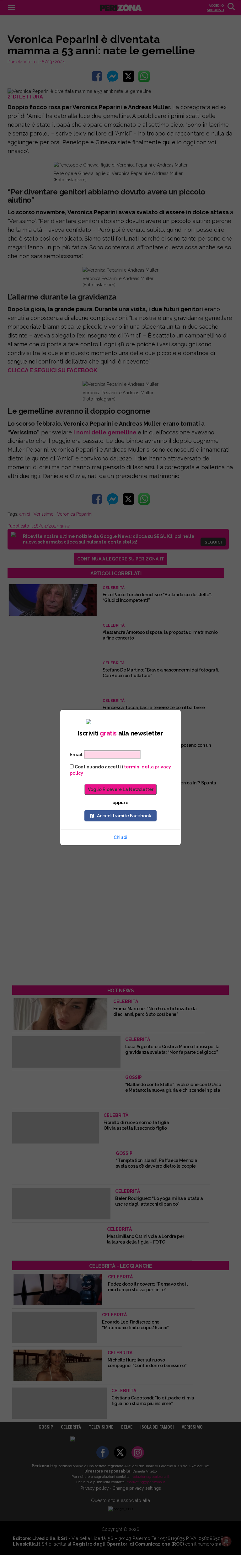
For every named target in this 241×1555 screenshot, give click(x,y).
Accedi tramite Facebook (124, 815)
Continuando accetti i (120, 770)
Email (76, 754)
